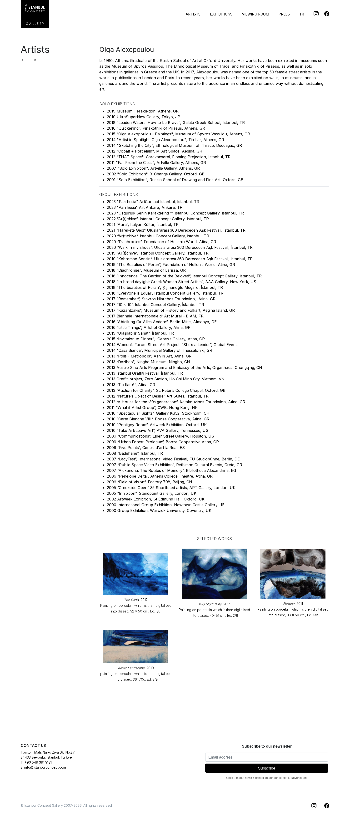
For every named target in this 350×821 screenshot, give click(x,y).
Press (284, 14)
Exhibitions (221, 14)
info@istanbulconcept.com (45, 767)
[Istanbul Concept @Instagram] (313, 13)
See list (32, 60)
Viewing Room (255, 14)
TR (301, 14)
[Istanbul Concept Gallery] (35, 14)
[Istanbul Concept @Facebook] (324, 13)
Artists (193, 14)
